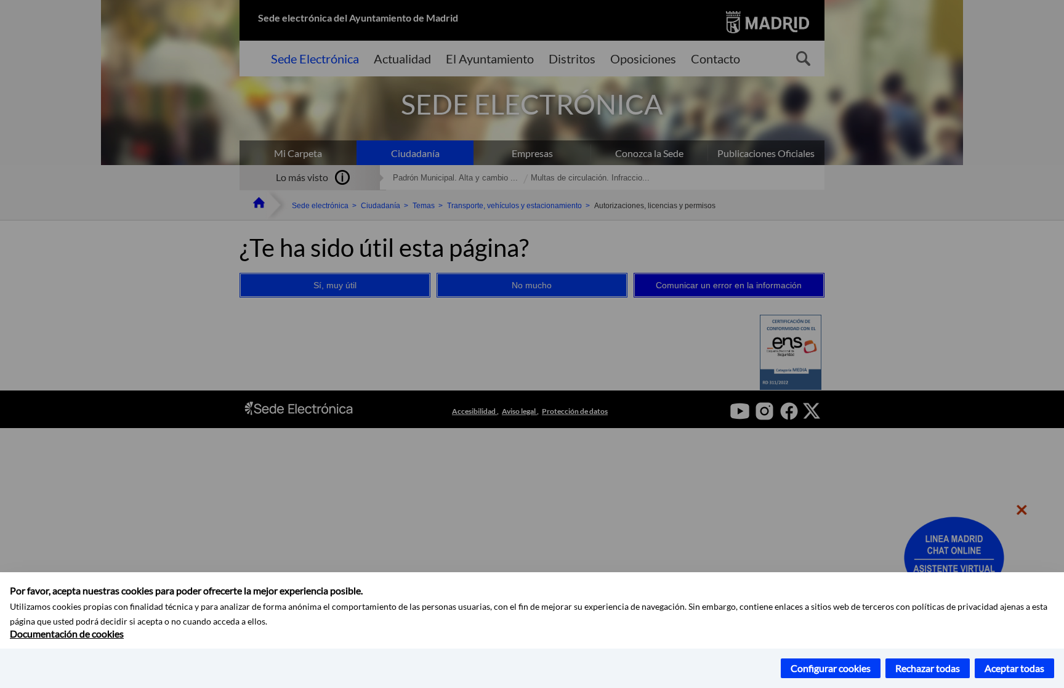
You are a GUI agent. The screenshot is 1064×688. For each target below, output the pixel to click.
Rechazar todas (927, 668)
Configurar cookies (831, 668)
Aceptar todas (1014, 668)
